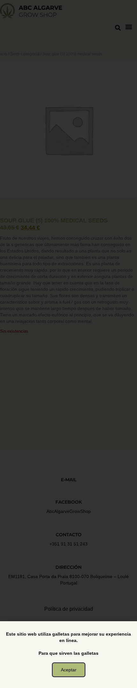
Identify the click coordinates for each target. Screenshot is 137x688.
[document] (68, 344)
